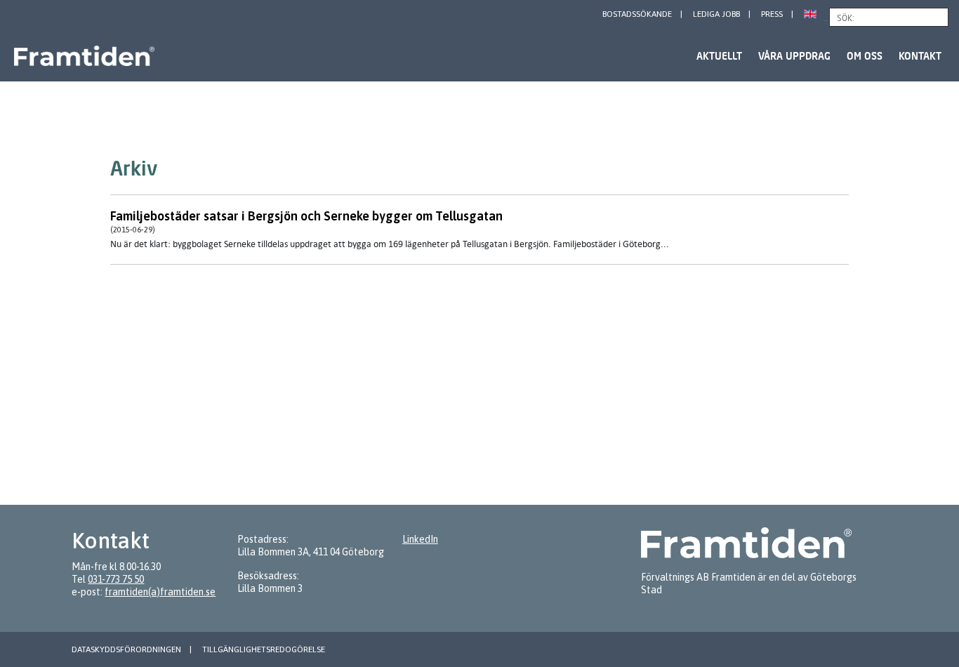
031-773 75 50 (116, 579)
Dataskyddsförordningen (126, 649)
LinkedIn (420, 539)
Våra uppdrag (794, 56)
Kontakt (920, 56)
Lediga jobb (716, 14)
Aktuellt (719, 56)
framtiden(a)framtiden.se (160, 591)
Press (772, 14)
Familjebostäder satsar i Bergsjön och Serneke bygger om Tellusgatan (306, 216)
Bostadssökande (637, 14)
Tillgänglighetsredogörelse (263, 649)
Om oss (864, 56)
